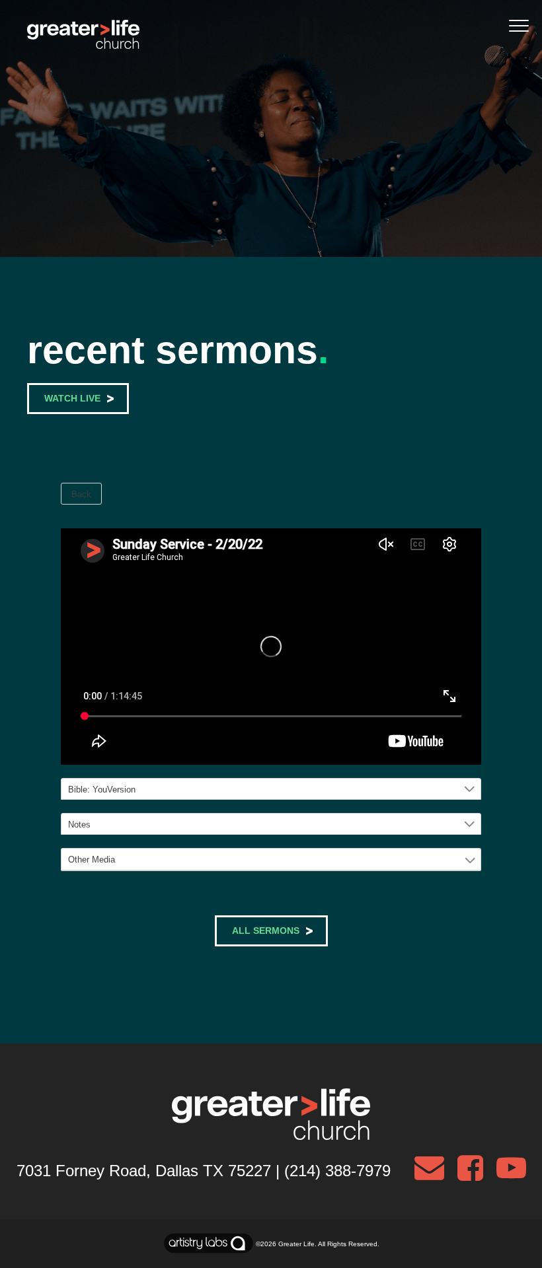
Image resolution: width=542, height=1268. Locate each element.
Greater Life (296, 1244)
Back (81, 494)
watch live (72, 398)
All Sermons (265, 930)
